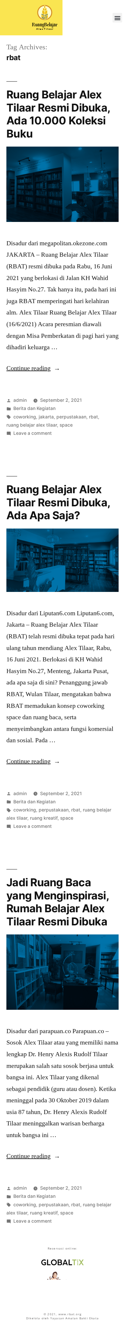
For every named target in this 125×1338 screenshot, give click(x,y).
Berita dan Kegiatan (34, 408)
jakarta (46, 417)
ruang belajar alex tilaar (31, 425)
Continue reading (33, 368)
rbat (93, 417)
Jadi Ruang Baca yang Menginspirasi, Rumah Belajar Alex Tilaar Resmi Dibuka (57, 902)
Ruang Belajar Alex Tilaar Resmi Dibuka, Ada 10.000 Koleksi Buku (58, 114)
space (66, 425)
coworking (24, 417)
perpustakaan (71, 417)
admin (20, 400)
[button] (117, 17)
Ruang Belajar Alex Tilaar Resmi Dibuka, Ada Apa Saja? (58, 502)
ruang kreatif (44, 818)
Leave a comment (32, 433)
